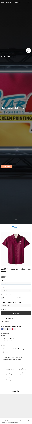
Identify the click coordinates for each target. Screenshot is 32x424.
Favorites (22, 375)
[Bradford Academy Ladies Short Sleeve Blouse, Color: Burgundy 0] (16, 249)
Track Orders (9, 375)
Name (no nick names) (12, 298)
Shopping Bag (9, 380)
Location (8, 2)
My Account (22, 369)
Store (2, 274)
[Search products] (28, 50)
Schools (8, 274)
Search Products (10, 369)
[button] (6, 321)
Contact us (17, 2)
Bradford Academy (16, 274)
